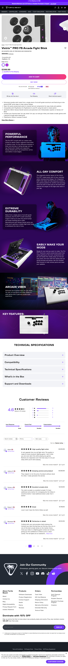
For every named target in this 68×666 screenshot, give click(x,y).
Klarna (21, 605)
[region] (34, 659)
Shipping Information (41, 599)
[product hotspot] (34, 318)
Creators (54, 605)
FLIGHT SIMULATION (38, 11)
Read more (49, 533)
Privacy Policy (38, 649)
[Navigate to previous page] (26, 546)
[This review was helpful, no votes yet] (59, 464)
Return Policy (39, 602)
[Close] (66, 653)
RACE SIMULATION (51, 11)
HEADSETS (4, 11)
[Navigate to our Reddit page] (53, 573)
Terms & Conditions (18, 649)
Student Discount (56, 598)
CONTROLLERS (13, 11)
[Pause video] (45, 38)
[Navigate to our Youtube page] (37, 573)
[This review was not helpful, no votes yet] (62, 464)
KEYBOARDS (22, 11)
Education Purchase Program (57, 601)
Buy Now (46, 82)
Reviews (21, 607)
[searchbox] (9, 439)
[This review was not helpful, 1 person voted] (63, 481)
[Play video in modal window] (26, 28)
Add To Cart (47, 77)
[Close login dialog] (49, 371)
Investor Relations (8, 609)
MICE (29, 11)
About (4, 596)
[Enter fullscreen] (5, 38)
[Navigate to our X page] (21, 573)
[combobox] (26, 439)
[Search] (55, 7)
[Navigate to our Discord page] (42, 573)
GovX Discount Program (55, 595)
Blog (4, 601)
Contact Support (24, 599)
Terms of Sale (39, 610)
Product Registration (25, 597)
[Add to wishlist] (65, 48)
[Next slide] (64, 28)
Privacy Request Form (9, 607)
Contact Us (6, 599)
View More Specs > (8, 120)
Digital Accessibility (9, 604)
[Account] (58, 7)
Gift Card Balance (40, 597)
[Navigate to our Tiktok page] (48, 573)
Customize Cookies (55, 661)
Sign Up (59, 627)
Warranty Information (41, 605)
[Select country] (65, 8)
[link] (7, 54)
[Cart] (62, 7)
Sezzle (21, 602)
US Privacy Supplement (49, 649)
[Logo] (13, 8)
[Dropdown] (3, 8)
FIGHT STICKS (62, 11)
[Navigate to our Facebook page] (27, 573)
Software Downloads (25, 594)
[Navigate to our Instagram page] (32, 573)
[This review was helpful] (60, 538)
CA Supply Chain (28, 649)
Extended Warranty (41, 607)
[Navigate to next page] (42, 546)
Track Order (38, 594)
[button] (26, 28)
